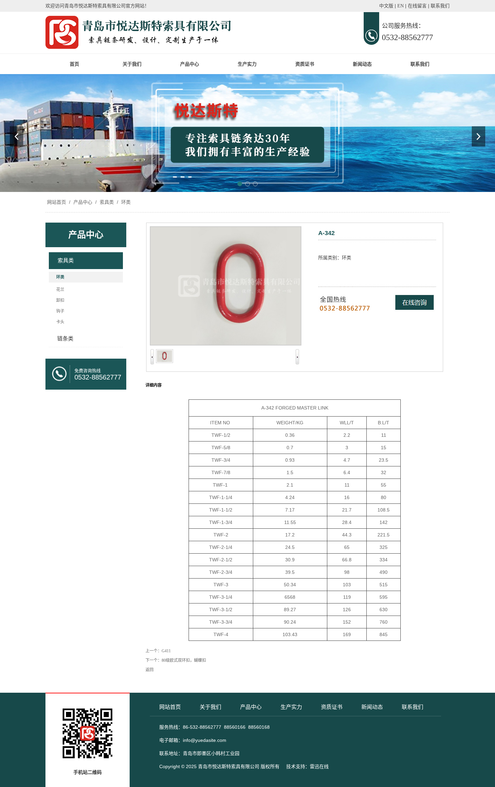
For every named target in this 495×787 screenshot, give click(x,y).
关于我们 (132, 64)
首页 (74, 64)
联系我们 (419, 64)
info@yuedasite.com (204, 740)
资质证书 (304, 64)
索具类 (106, 202)
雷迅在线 (319, 766)
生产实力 (247, 64)
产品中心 (189, 64)
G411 (166, 651)
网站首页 (56, 202)
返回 (149, 669)
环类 (125, 202)
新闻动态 (362, 64)
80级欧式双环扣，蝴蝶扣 (184, 660)
